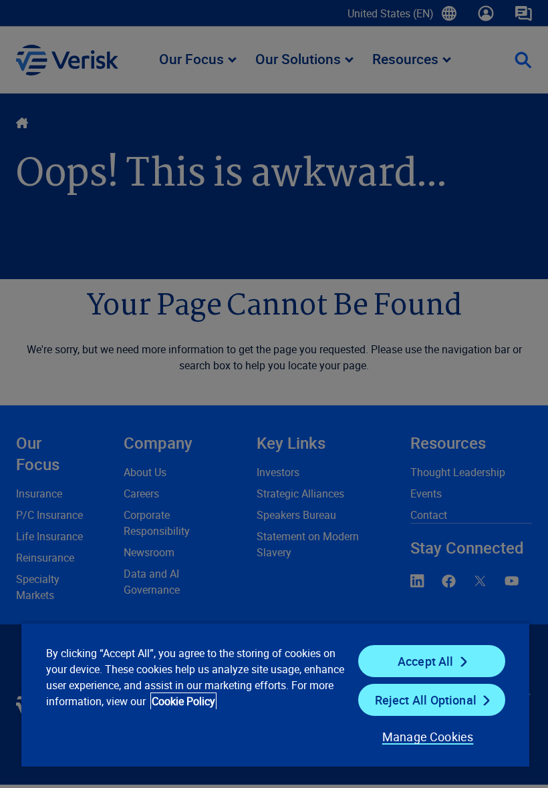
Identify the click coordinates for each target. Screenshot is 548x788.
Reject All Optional (425, 700)
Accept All (426, 661)
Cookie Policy (183, 701)
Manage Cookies (428, 737)
